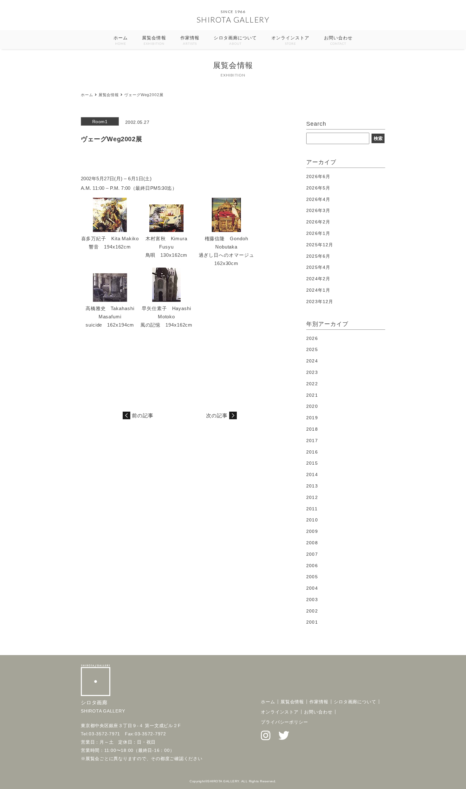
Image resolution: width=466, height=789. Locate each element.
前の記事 (142, 415)
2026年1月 (318, 233)
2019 (312, 417)
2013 (312, 485)
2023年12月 (319, 301)
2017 (312, 440)
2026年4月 (318, 199)
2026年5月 (318, 187)
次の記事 (217, 415)
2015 (312, 463)
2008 (312, 542)
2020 (312, 406)
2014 (312, 474)
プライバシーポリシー (284, 722)
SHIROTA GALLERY (233, 19)
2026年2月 (318, 221)
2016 (312, 451)
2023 (312, 372)
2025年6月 (318, 256)
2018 (312, 429)
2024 (312, 360)
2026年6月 (318, 176)
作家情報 (189, 40)
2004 (312, 588)
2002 (312, 610)
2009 (312, 531)
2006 (312, 565)
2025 (312, 349)
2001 (312, 622)
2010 (312, 519)
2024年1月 (318, 290)
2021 (312, 395)
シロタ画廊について (235, 40)
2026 (312, 338)
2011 (311, 508)
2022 (312, 383)
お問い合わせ (338, 40)
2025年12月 (319, 244)
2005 (312, 576)
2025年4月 (318, 267)
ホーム (120, 40)
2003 (312, 599)
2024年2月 (318, 278)
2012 (312, 497)
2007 (312, 554)
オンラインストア (290, 40)
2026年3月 (318, 210)
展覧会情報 (154, 40)
